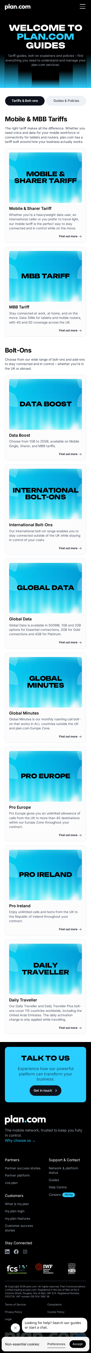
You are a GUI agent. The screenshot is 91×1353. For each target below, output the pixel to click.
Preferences (56, 1344)
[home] (16, 6)
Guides (54, 1180)
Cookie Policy (55, 1312)
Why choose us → (20, 1140)
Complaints (54, 1304)
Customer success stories (19, 1228)
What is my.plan (17, 1204)
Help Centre (58, 1187)
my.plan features (17, 1218)
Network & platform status (63, 1170)
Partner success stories (22, 1168)
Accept (78, 1344)
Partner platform (17, 1175)
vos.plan (11, 1183)
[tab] (25, 101)
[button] (83, 6)
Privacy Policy (13, 1312)
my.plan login (14, 1211)
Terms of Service (15, 1304)
